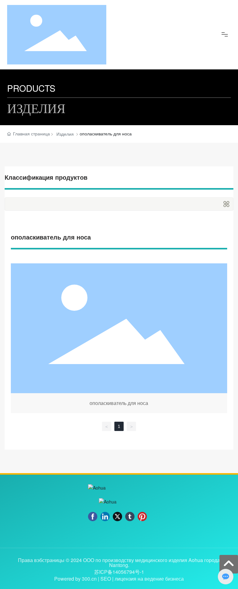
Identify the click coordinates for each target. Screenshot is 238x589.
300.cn (89, 578)
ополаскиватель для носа (119, 339)
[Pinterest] (142, 516)
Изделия (65, 134)
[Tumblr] (129, 516)
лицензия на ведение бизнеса (149, 578)
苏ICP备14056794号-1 (119, 571)
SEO (105, 578)
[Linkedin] (105, 516)
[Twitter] (117, 516)
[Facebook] (92, 516)
